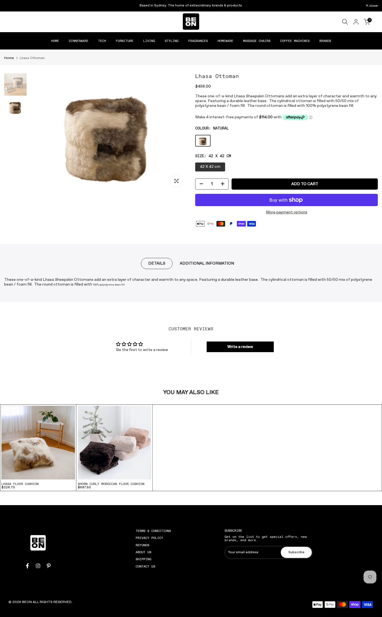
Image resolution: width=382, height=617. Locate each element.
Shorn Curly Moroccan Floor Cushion (111, 484)
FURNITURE (124, 41)
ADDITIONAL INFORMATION (207, 263)
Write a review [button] (240, 346)
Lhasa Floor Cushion (20, 484)
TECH (102, 41)
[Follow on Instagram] (38, 565)
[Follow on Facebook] (27, 565)
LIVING (149, 41)
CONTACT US (145, 566)
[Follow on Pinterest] (48, 565)
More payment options (286, 212)
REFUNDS (142, 545)
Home (9, 58)
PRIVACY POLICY (149, 538)
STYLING (171, 41)
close (11, 6)
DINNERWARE (78, 41)
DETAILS (156, 263)
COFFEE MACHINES (295, 41)
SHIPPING (143, 559)
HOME (55, 41)
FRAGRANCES (198, 41)
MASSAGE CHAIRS (256, 41)
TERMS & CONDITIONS (153, 531)
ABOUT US (143, 552)
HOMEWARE (225, 41)
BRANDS (325, 41)
